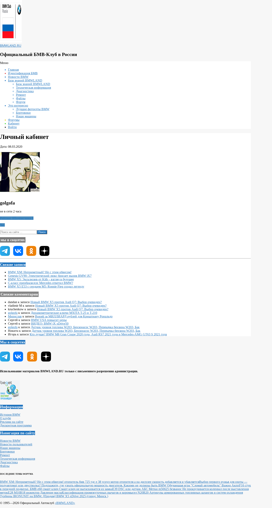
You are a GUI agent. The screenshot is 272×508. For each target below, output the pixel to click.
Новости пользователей (16, 444)
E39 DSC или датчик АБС (130, 489)
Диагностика (9, 462)
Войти (12, 127)
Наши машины (10, 448)
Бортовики (7, 451)
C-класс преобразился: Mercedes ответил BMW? (40, 283)
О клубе (5, 418)
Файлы (5, 466)
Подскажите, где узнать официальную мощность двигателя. (82, 485)
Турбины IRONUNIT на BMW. (21, 496)
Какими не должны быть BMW (145, 485)
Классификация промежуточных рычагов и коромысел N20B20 (105, 492)
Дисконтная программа (16, 425)
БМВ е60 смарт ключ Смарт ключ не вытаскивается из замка (71, 489)
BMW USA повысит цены (49, 320)
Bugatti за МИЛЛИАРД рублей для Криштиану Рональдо (74, 316)
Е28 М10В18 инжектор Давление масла (35, 492)
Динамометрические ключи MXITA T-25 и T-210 (64, 312)
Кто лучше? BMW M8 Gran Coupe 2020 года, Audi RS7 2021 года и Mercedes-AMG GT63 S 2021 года (98, 334)
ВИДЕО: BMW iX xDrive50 (49, 323)
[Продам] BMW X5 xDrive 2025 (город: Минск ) (75, 496)
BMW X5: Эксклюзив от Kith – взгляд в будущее (41, 279)
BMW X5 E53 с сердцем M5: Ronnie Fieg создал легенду (46, 286)
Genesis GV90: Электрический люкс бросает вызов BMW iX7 (50, 275)
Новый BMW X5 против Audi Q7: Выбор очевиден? (66, 302)
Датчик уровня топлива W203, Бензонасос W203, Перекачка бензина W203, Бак (85, 327)
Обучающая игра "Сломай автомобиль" (194, 485)
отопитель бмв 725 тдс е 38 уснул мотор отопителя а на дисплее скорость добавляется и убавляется (131, 481)
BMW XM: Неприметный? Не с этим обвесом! (39, 272)
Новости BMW (10, 440)
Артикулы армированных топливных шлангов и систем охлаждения (196, 492)
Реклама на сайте (11, 421)
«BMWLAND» (65, 503)
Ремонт (5, 455)
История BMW (10, 414)
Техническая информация (17, 458)
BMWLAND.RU (10, 45)
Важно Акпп (230, 485)
